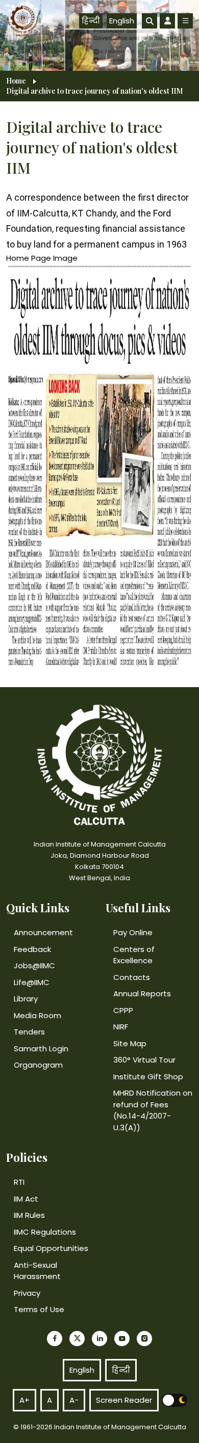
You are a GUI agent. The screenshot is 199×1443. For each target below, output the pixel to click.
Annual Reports (142, 993)
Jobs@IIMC (34, 965)
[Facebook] (54, 1338)
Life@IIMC (31, 982)
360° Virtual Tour (144, 1059)
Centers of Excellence (134, 955)
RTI (19, 1182)
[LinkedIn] (99, 1338)
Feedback (32, 949)
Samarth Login (41, 1048)
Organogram (38, 1064)
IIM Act (26, 1198)
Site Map (129, 1043)
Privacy (27, 1293)
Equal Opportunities (51, 1248)
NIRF (120, 1026)
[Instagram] (144, 1338)
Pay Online (133, 932)
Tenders (29, 1031)
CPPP (123, 1010)
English (121, 20)
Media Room (37, 1015)
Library (26, 998)
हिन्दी (91, 20)
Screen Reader (124, 1400)
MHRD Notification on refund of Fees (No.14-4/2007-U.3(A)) (152, 1110)
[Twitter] (77, 1338)
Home (16, 81)
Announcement (43, 932)
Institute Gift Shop (148, 1076)
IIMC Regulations (45, 1232)
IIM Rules (29, 1215)
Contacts (131, 977)
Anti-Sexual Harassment (37, 1271)
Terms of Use (39, 1309)
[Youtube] (122, 1338)
